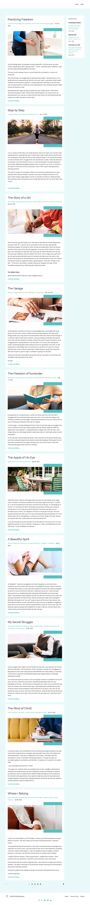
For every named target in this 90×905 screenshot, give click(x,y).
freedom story (48, 626)
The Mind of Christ (20, 708)
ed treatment (32, 797)
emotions (21, 292)
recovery (10, 800)
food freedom (19, 23)
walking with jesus (41, 712)
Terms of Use (74, 896)
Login (82, 4)
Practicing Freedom (20, 19)
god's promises (12, 712)
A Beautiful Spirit (18, 539)
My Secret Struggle (20, 622)
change (10, 114)
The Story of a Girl (19, 197)
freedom (40, 797)
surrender (53, 377)
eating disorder (22, 797)
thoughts (43, 543)
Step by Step (16, 110)
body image (11, 202)
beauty (10, 543)
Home (77, 4)
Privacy (82, 896)
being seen (16, 543)
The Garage (15, 288)
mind (22, 712)
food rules (28, 23)
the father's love (32, 114)
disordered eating (38, 377)
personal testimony (56, 202)
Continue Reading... (14, 101)
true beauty (50, 543)
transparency (39, 292)
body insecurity (12, 377)
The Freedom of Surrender (25, 373)
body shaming (20, 202)
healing (47, 377)
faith (19, 114)
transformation (20, 628)
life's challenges (30, 292)
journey (24, 114)
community (21, 377)
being (9, 461)
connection (11, 23)
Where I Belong (18, 793)
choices (15, 114)
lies (19, 712)
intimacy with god (24, 461)
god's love (45, 202)
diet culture (28, 202)
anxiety (10, 292)
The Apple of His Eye (21, 457)
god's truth (35, 23)
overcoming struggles (47, 23)
